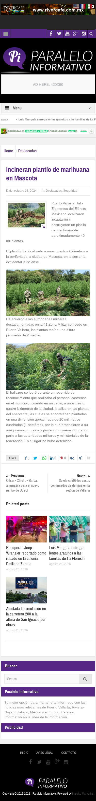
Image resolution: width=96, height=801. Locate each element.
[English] (76, 6)
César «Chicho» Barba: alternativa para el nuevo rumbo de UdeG (22, 483)
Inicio (24, 753)
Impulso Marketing (83, 794)
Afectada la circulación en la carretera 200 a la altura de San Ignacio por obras (26, 616)
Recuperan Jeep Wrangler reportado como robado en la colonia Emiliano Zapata (26, 555)
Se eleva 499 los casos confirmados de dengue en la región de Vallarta (70, 483)
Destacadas (27, 150)
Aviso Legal (44, 753)
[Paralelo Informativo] (48, 60)
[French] (83, 6)
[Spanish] (89, 6)
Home (8, 150)
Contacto (68, 753)
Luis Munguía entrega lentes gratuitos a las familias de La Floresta (53, 119)
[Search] (85, 679)
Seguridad (70, 190)
